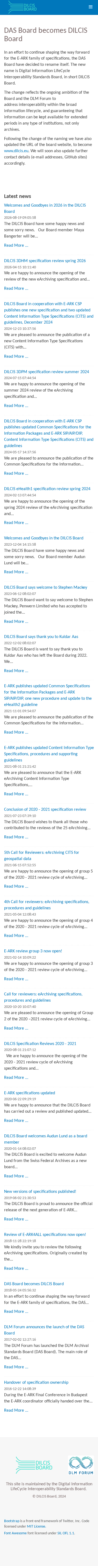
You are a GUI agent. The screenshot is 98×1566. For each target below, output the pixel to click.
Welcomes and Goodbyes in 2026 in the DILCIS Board (45, 208)
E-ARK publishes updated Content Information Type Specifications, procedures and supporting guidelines (49, 754)
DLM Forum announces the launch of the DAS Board (44, 1330)
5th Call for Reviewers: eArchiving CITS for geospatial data (41, 856)
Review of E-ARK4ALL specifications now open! (45, 1235)
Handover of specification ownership (36, 1383)
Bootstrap (11, 1521)
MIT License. (36, 1527)
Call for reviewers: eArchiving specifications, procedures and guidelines (43, 997)
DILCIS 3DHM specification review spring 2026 (45, 261)
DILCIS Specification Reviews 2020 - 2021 (40, 1044)
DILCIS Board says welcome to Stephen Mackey (45, 587)
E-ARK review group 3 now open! (33, 951)
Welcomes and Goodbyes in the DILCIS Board (43, 538)
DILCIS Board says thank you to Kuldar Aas (41, 637)
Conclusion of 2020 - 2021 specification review (45, 810)
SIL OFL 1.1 (65, 1533)
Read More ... (16, 245)
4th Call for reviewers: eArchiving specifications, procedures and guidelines (46, 905)
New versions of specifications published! (40, 1192)
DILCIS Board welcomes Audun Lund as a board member (45, 1139)
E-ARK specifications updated (29, 1093)
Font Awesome (15, 1533)
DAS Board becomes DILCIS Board (34, 1284)
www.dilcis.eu (16, 151)
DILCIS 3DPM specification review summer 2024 (46, 372)
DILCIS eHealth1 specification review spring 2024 (47, 489)
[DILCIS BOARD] (22, 7)
